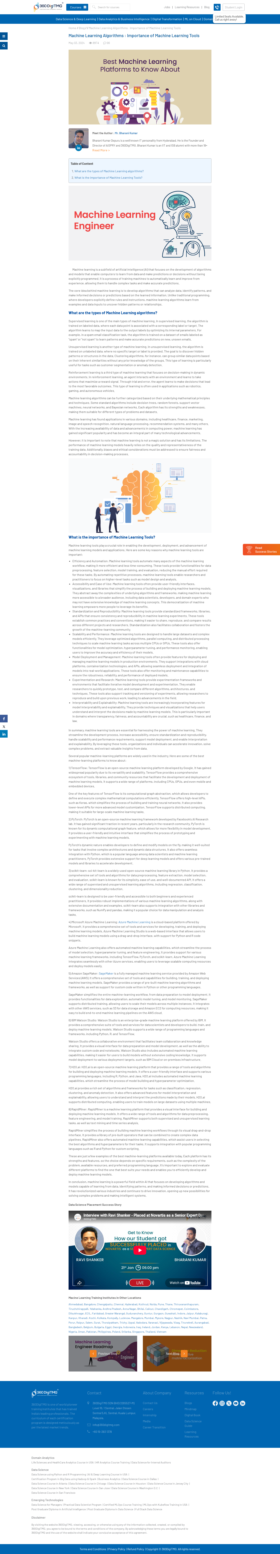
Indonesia (129, 1327)
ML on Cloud (193, 19)
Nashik (178, 1318)
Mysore (159, 1318)
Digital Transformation (167, 19)
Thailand (150, 1331)
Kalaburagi (201, 1313)
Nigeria (73, 1331)
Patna (203, 1318)
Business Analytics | (110, 1479)
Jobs (167, 7)
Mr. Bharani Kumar (126, 133)
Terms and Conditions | (94, 1549)
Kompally (112, 1318)
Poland (116, 1331)
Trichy (123, 1322)
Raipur (80, 1322)
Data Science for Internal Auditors (151, 1462)
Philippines (104, 1331)
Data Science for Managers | (47, 1504)
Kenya (164, 1327)
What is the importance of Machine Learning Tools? (108, 177)
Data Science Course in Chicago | (88, 1483)
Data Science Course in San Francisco (53, 1492)
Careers (148, 1409)
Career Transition (154, 1427)
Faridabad (98, 1313)
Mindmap (191, 1409)
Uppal (131, 1322)
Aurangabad (201, 1322)
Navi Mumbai (191, 1318)
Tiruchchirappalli (78, 1308)
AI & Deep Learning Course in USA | (108, 1474)
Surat (97, 1322)
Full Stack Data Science (148, 1509)
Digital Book (192, 1415)
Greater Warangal (115, 1313)
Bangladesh (75, 1327)
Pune (161, 1304)
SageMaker (106, 973)
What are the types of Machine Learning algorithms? (109, 171)
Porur (72, 1322)
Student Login (233, 7)
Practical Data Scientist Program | (83, 1504)
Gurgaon (159, 1313)
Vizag (177, 1322)
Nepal (184, 1327)
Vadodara (141, 1322)
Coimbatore (191, 1308)
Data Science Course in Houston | (127, 1483)
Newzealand (196, 1327)
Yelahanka (95, 1308)
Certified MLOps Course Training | (123, 1504)
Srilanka (126, 1331)
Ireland (146, 1327)
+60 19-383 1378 (102, 1431)
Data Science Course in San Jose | (91, 1488)
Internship (150, 1415)
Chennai (119, 1304)
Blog (207, 7)
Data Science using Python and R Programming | (59, 1474)
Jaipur (190, 1313)
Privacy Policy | (117, 1549)
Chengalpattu (105, 1304)
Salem (89, 1322)
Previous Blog (107, 1353)
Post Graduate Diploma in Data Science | (111, 1509)
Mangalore (137, 1318)
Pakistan (91, 1331)
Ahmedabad (76, 1304)
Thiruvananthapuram (186, 1304)
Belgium (88, 1327)
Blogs (188, 1403)
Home (72, 28)
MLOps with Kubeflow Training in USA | (166, 1504)
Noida (153, 1304)
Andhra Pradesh (112, 1308)
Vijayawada (165, 1322)
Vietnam (161, 1331)
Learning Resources (187, 7)
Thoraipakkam (110, 1322)
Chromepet (176, 1308)
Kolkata (101, 1318)
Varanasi (153, 1322)
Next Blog (173, 1353)
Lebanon (175, 1327)
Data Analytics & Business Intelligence (124, 19)
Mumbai (149, 1318)
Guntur (148, 1313)
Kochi (92, 1318)
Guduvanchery (134, 1313)
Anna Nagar (129, 1308)
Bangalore (90, 1304)
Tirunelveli (187, 1322)
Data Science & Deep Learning (76, 19)
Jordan (155, 1327)
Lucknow (124, 1318)
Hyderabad (131, 1304)
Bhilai (140, 1308)
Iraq (138, 1327)
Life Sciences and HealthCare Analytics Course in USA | (63, 1462)
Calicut (149, 1308)
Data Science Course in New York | (51, 1488)
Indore (181, 1313)
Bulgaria (99, 1327)
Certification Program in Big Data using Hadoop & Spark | (64, 1479)
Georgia (117, 1327)
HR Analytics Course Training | (113, 1462)
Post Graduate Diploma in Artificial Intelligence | (59, 1509)
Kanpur (73, 1318)
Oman (81, 1331)
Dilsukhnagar (76, 1313)
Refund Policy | (136, 1549)
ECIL (88, 1313)
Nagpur (169, 1318)
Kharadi (83, 1318)
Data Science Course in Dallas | (140, 1479)
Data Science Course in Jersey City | (169, 1483)
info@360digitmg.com (106, 1424)
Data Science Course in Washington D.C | (135, 1488)
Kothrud (143, 1304)
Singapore (138, 1331)
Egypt (108, 1327)
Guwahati (170, 1313)
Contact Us (150, 1403)
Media (146, 1421)
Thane (168, 1304)
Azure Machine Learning (134, 922)
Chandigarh (161, 1308)
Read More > (101, 150)
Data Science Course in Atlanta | (50, 1483)
